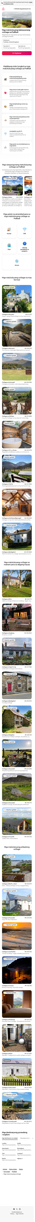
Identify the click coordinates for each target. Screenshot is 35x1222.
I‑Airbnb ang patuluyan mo (22, 9)
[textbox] (9, 48)
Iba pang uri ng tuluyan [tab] (26, 1138)
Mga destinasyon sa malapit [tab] (10, 1138)
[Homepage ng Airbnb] (3, 8)
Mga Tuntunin (19, 1214)
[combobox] (16, 42)
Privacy (12, 1214)
